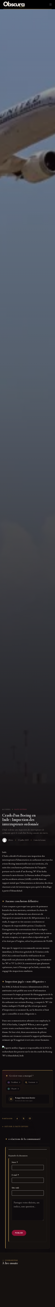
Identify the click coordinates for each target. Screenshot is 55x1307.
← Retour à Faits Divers (15, 1126)
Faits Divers (20, 809)
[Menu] (50, 4)
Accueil (6, 809)
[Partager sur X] (23, 1118)
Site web (15, 1187)
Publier (19, 1233)
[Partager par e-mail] (29, 1118)
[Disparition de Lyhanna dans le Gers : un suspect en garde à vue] (27, 1285)
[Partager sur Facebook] (17, 1118)
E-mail (15, 1175)
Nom (15, 1162)
